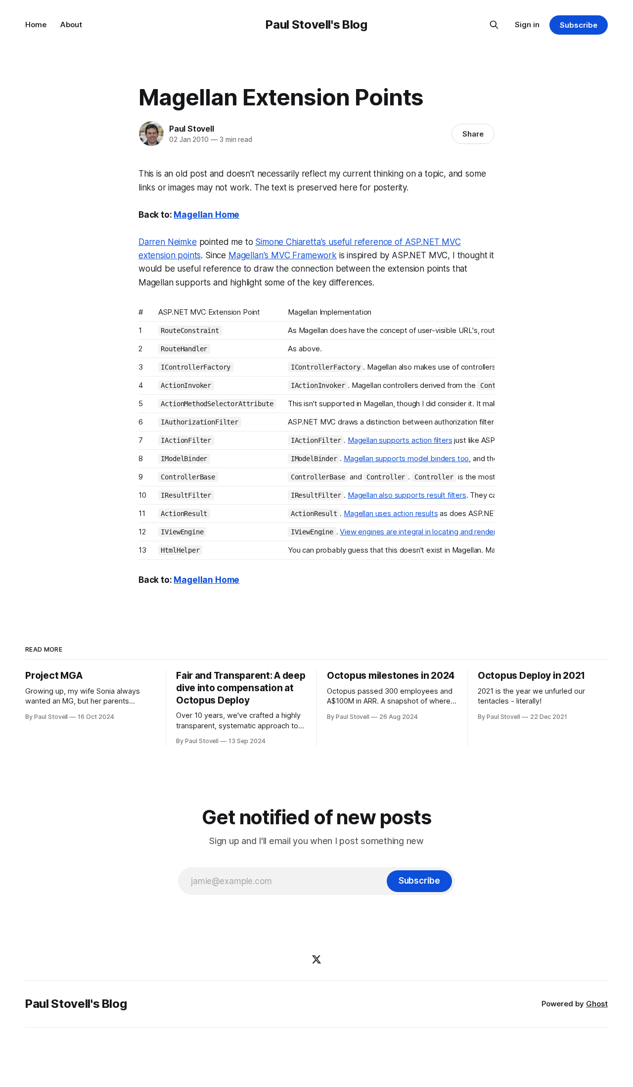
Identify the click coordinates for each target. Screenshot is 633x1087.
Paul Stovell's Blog (316, 24)
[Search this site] (494, 25)
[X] (316, 959)
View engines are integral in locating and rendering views (433, 531)
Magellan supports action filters (400, 440)
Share (473, 134)
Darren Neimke (167, 242)
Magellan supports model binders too (406, 458)
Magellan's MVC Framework (282, 255)
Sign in (527, 24)
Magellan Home (206, 215)
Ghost (597, 1003)
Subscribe (578, 25)
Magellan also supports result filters (407, 495)
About (71, 24)
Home (35, 24)
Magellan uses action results (391, 513)
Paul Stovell (191, 129)
